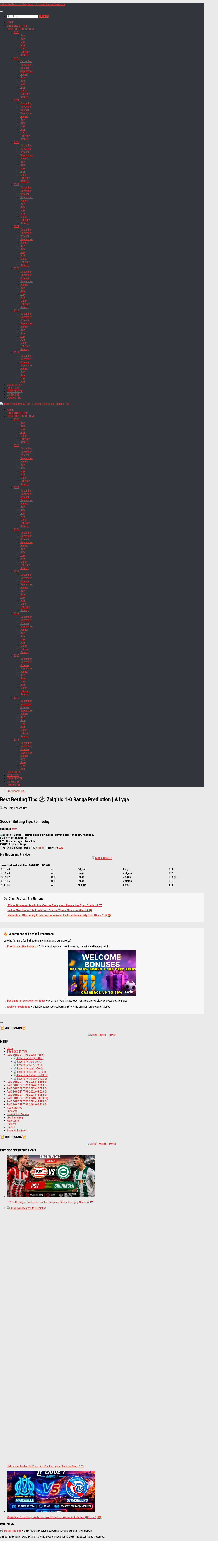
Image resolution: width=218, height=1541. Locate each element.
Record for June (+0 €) (29, 1061)
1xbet (41, 847)
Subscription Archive (18, 1114)
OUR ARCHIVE (14, 384)
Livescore (12, 1111)
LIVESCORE (13, 394)
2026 (16, 32)
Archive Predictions (18, 1006)
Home (10, 1048)
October (24, 67)
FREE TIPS (13, 388)
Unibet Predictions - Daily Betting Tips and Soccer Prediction (32, 4)
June (23, 38)
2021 (16, 226)
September (26, 71)
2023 (16, 142)
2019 (16, 310)
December (26, 61)
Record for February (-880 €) (32, 1075)
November (26, 64)
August (24, 74)
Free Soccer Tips (16, 791)
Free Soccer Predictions (21, 946)
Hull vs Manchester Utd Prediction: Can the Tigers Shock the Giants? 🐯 (49, 910)
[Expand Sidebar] (1, 1022)
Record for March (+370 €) (31, 1071)
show (14, 829)
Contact (11, 1127)
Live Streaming (15, 1117)
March (23, 48)
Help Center (13, 1120)
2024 (16, 100)
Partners (11, 1124)
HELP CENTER (15, 391)
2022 (16, 184)
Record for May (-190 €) (29, 1065)
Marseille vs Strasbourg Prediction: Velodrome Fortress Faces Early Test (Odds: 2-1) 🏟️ (59, 915)
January (24, 55)
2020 (16, 268)
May (22, 42)
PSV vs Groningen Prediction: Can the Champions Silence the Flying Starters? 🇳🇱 (54, 905)
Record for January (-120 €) (31, 1078)
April (22, 45)
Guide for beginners (17, 1130)
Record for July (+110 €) (29, 1058)
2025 (16, 58)
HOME (10, 22)
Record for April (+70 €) (29, 1068)
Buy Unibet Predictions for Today (26, 1000)
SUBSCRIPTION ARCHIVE (20, 29)
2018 (16, 352)
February (25, 51)
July (22, 35)
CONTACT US (14, 397)
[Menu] (1, 11)
